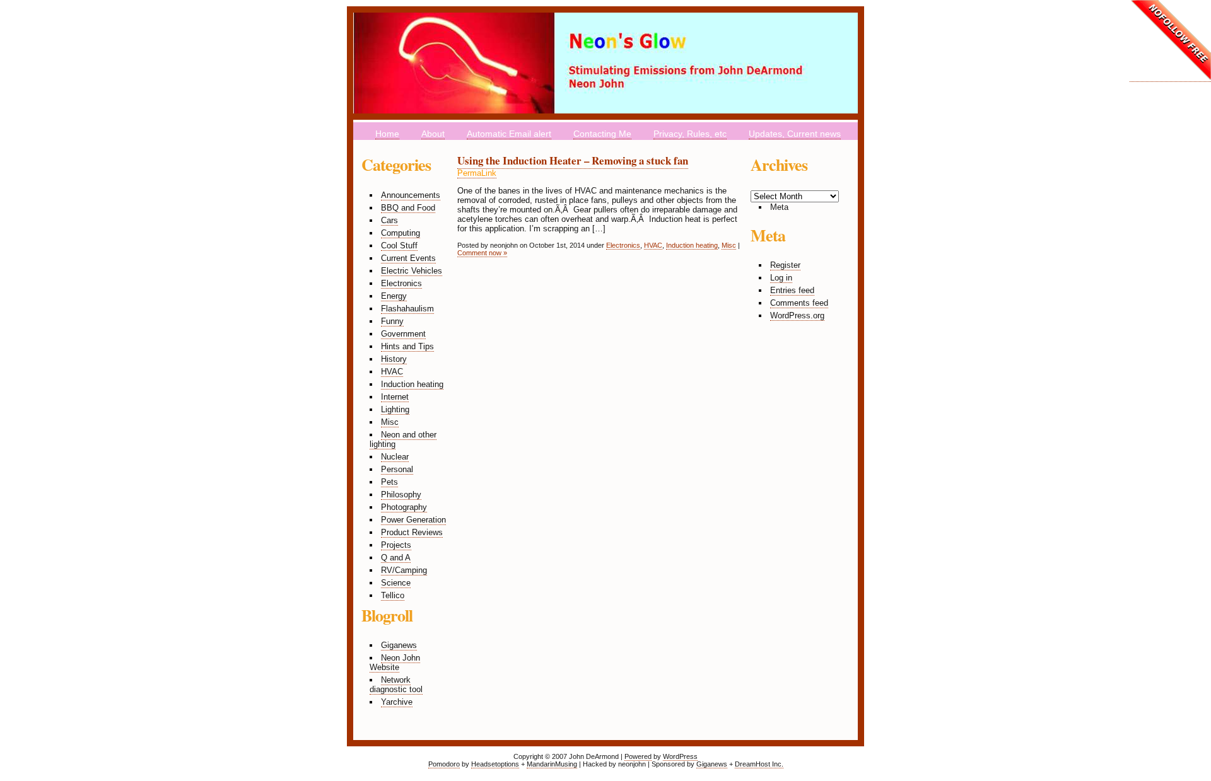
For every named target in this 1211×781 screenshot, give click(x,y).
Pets (389, 482)
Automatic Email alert (509, 134)
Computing (400, 233)
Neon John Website (395, 662)
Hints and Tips (407, 346)
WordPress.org (797, 315)
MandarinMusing (552, 764)
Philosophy (401, 494)
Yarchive (396, 702)
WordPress (680, 756)
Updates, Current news (795, 134)
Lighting (395, 409)
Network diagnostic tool (396, 684)
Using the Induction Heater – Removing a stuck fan (572, 160)
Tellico (392, 595)
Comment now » (482, 253)
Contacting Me (602, 134)
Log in (781, 277)
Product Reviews (412, 532)
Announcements (410, 195)
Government (403, 333)
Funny (392, 321)
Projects (396, 545)
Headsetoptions (495, 764)
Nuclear (395, 456)
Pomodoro (444, 764)
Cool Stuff (399, 245)
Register (785, 265)
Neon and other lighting (403, 439)
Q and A (396, 557)
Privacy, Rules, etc (690, 134)
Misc (390, 422)
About (433, 134)
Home (387, 134)
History (394, 359)
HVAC (392, 371)
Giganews (399, 645)
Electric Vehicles (411, 270)
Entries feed (792, 290)
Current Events (408, 258)
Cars (389, 220)
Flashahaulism (407, 308)
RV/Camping (404, 570)
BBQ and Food (408, 207)
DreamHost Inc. (759, 764)
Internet (395, 397)
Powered (638, 756)
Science (396, 582)
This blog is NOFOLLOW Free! (1170, 41)
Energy (394, 296)
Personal (397, 469)
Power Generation (413, 519)
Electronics (401, 283)
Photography (404, 507)
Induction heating (412, 384)
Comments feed (799, 303)
